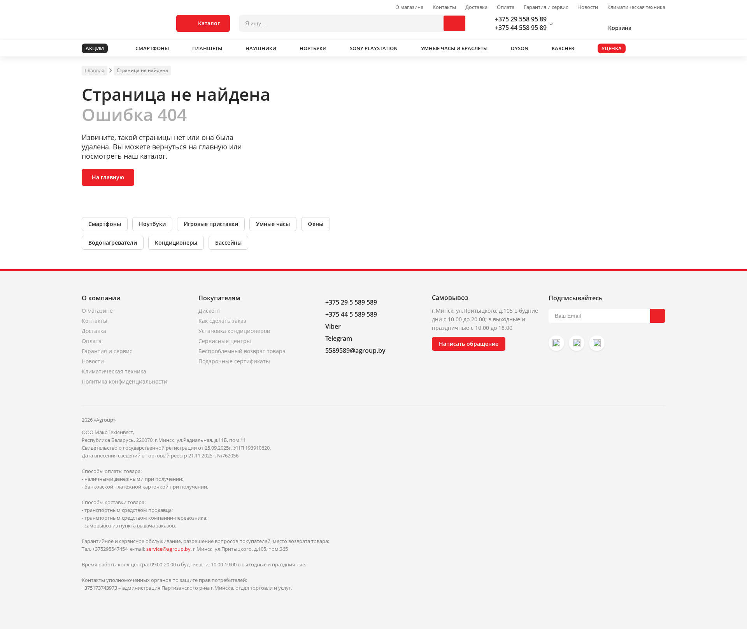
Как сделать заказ (222, 320)
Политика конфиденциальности (124, 381)
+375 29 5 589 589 (351, 302)
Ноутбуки (152, 224)
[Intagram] (556, 343)
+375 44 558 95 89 (521, 27)
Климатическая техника (636, 7)
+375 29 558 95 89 (521, 19)
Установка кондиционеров (234, 331)
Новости (587, 7)
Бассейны (228, 242)
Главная (94, 70)
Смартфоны (104, 224)
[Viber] (576, 343)
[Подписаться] (657, 316)
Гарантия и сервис (546, 7)
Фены (315, 224)
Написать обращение (468, 343)
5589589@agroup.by (355, 350)
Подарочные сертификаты (234, 361)
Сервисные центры (224, 341)
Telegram (338, 338)
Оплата (505, 7)
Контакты (444, 7)
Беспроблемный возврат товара (242, 351)
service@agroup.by (168, 548)
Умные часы (273, 224)
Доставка (476, 7)
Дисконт (209, 310)
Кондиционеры (176, 242)
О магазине (409, 7)
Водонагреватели (112, 242)
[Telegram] (597, 343)
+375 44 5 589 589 (351, 314)
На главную (108, 177)
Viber (333, 326)
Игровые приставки (211, 224)
